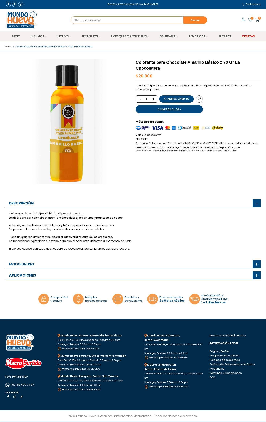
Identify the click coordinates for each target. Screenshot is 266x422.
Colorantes (142, 143)
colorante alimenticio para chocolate (156, 147)
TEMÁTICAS (197, 36)
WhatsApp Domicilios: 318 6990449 (81, 389)
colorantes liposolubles (191, 150)
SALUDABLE (168, 36)
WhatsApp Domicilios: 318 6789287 (81, 348)
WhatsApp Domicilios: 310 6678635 (168, 357)
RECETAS (224, 36)
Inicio (8, 46)
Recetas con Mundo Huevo (228, 335)
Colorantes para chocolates (221, 150)
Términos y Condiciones (226, 373)
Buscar (195, 20)
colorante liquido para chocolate (221, 147)
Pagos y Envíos (219, 351)
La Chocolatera (152, 134)
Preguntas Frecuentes (224, 355)
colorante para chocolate (150, 150)
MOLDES (63, 36)
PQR (212, 377)
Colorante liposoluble (190, 147)
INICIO (15, 36)
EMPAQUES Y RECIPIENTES (129, 36)
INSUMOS (37, 36)
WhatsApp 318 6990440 (169, 386)
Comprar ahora (169, 109)
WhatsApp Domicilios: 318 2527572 (81, 368)
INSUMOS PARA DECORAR (204, 143)
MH (220, 143)
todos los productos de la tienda (241, 143)
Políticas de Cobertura (225, 360)
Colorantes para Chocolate (164, 143)
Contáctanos (253, 4)
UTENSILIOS (90, 36)
